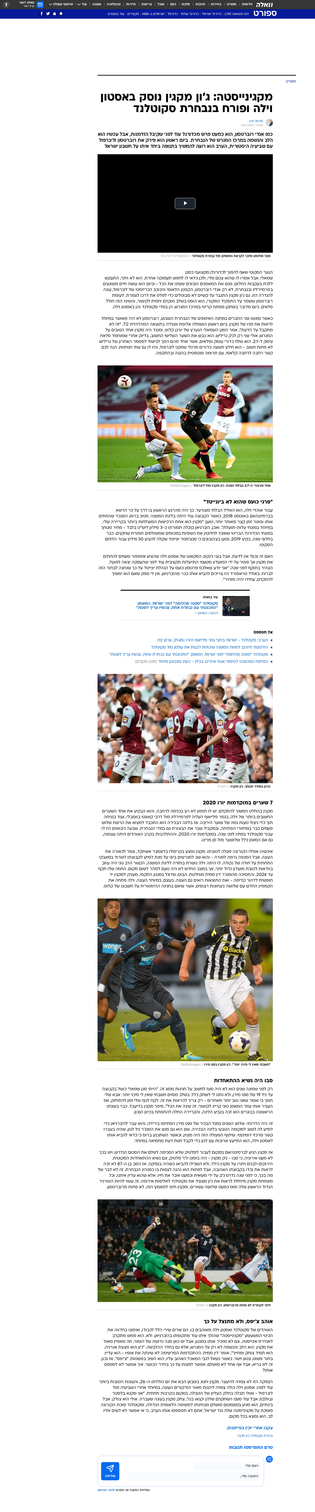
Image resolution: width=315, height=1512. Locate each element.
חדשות (247, 4)
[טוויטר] (48, 14)
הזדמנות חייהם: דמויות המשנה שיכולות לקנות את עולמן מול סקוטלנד (209, 647)
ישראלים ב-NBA (153, 14)
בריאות (146, 4)
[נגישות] (6, 5)
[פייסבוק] (42, 14)
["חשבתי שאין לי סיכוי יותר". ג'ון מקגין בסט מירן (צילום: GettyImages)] (185, 983)
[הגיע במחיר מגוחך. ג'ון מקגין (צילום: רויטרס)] (185, 732)
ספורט (231, 4)
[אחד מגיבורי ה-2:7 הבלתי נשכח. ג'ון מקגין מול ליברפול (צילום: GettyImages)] (185, 427)
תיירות (131, 4)
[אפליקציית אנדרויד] (61, 14)
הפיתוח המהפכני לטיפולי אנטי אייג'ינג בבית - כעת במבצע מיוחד (213, 662)
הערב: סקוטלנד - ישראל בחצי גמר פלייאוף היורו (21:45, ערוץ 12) (212, 640)
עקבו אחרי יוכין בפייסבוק (250, 1428)
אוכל (161, 4)
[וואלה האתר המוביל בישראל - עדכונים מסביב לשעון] (264, 4)
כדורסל (173, 14)
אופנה (96, 4)
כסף (173, 4)
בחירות (216, 4)
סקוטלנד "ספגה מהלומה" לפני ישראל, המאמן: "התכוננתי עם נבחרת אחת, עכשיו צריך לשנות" (188, 655)
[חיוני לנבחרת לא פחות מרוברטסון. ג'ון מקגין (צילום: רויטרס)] (185, 1254)
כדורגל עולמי (190, 14)
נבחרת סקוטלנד (262, 1436)
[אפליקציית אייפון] (54, 14)
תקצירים (133, 14)
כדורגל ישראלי (212, 14)
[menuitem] (244, 4)
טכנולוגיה (114, 4)
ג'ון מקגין (244, 1436)
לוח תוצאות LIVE (237, 14)
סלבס (186, 4)
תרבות (200, 4)
